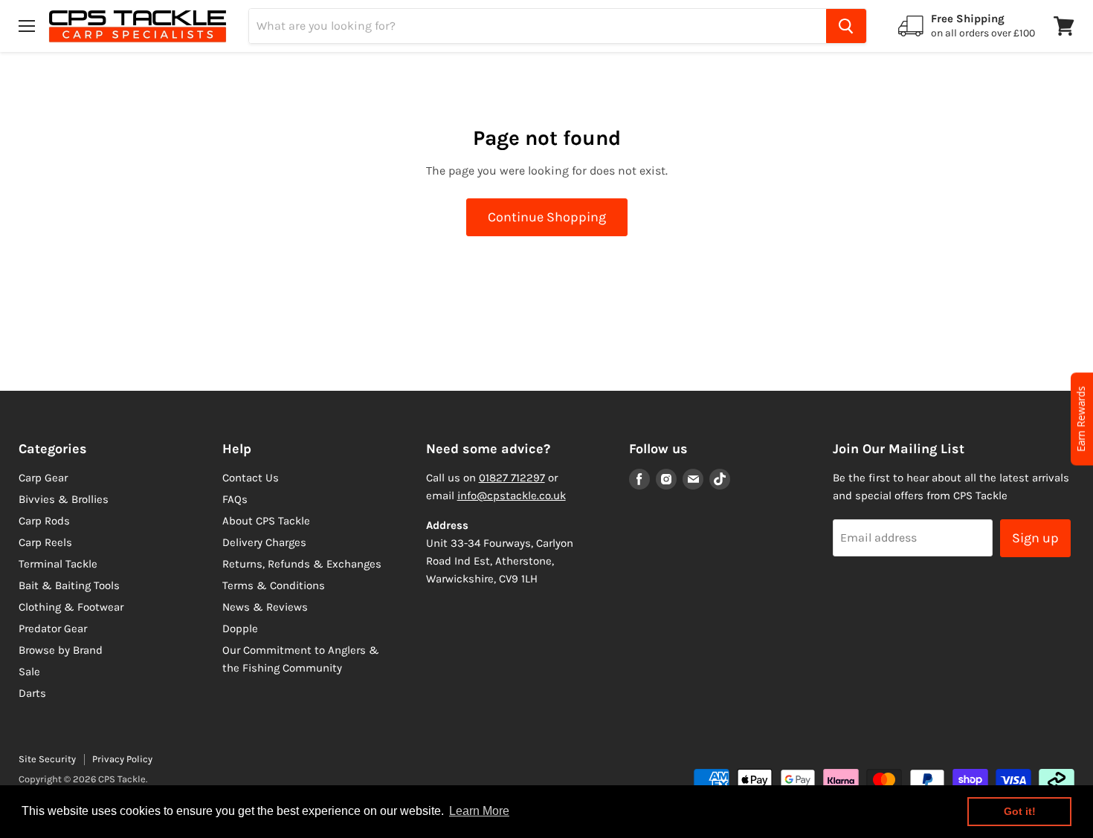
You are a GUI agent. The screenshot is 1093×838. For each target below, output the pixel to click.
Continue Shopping (547, 217)
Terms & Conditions (273, 585)
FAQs (235, 499)
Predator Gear (53, 628)
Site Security (47, 758)
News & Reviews (265, 607)
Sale (29, 671)
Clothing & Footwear (71, 607)
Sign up (1035, 538)
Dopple (240, 628)
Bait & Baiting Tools (69, 585)
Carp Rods (44, 520)
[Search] (846, 26)
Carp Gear (43, 477)
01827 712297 (512, 477)
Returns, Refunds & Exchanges (301, 564)
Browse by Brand (61, 650)
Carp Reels (45, 542)
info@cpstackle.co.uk (511, 495)
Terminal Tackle (58, 564)
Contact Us (250, 477)
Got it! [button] (1020, 811)
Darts (32, 693)
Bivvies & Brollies (64, 499)
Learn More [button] (479, 811)
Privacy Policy (122, 758)
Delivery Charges (264, 542)
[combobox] (537, 26)
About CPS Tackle (266, 520)
